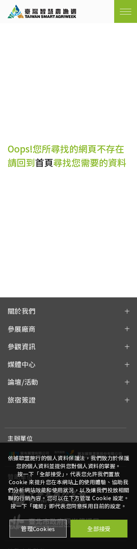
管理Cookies (38, 529)
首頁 (44, 162)
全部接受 (99, 529)
